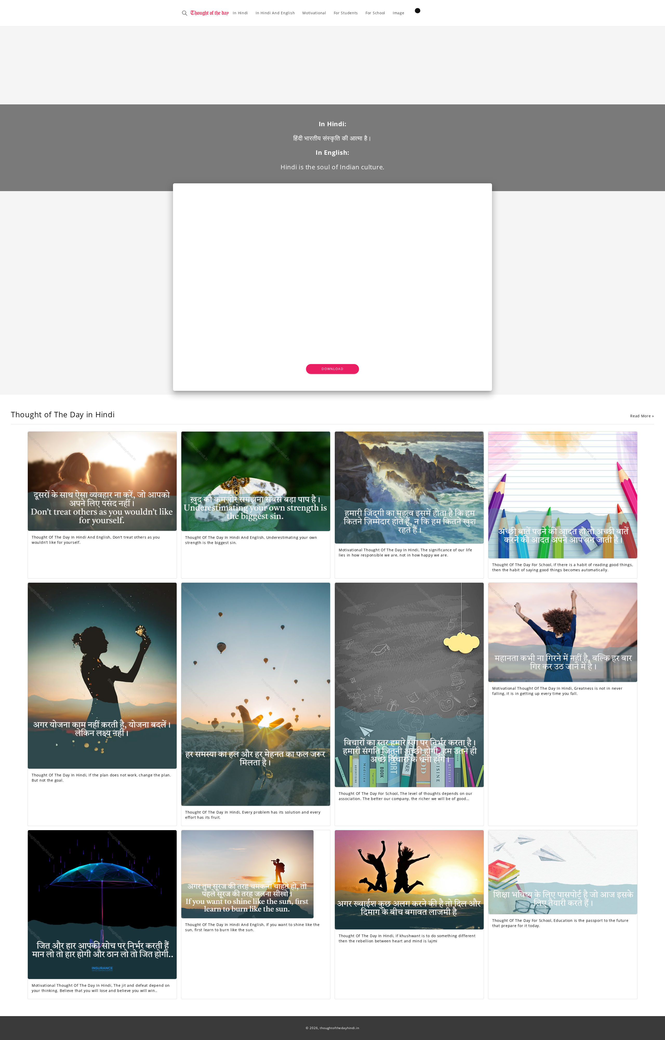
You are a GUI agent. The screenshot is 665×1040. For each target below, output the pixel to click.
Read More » (642, 416)
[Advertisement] (332, 65)
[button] (184, 13)
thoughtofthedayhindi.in (339, 1028)
